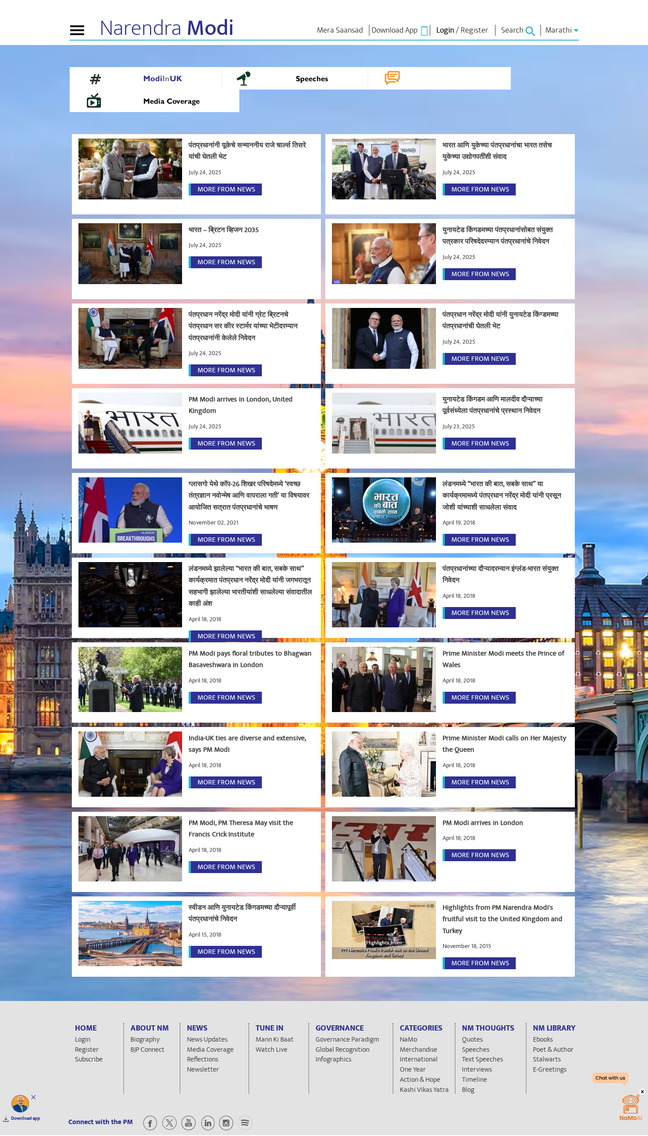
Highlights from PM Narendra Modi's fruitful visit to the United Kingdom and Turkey (502, 919)
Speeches (312, 79)
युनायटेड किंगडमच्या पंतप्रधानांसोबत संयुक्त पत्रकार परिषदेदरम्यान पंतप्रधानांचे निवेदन (498, 235)
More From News (226, 189)
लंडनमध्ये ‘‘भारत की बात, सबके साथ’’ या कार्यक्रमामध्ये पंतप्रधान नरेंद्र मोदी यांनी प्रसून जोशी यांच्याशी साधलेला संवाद (502, 495)
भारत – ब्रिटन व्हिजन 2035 (224, 230)
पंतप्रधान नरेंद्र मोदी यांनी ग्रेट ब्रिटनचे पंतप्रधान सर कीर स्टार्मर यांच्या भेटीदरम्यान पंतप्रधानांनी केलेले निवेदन (243, 326)
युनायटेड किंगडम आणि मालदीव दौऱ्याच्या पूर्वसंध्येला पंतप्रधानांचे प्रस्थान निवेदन (493, 405)
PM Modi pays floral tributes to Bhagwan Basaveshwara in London (250, 659)
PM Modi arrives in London (483, 823)
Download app (25, 1118)
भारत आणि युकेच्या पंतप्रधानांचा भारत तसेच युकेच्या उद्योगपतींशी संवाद (497, 150)
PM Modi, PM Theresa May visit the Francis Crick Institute (241, 828)
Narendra (167, 28)
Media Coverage (171, 101)
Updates (456, 79)
